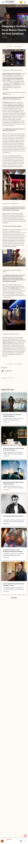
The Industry (7, 84)
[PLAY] (2, 841)
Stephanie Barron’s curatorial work (14, 105)
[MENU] (3, 2)
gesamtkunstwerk (14, 287)
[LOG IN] (24, 2)
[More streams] (21, 841)
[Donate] (21, 2)
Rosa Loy (10, 342)
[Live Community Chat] (25, 835)
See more (14, 597)
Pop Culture (9, 46)
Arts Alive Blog (18, 46)
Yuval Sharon (17, 83)
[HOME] (10, 2)
